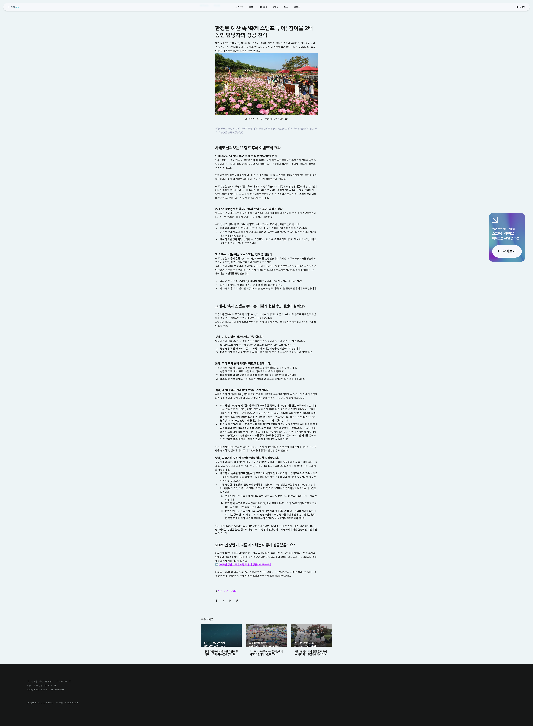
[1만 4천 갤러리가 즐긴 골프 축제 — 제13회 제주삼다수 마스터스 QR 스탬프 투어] (311, 635)
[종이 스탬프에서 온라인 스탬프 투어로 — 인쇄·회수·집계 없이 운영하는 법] (221, 635)
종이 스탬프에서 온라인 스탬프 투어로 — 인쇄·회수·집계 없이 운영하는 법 (221, 653)
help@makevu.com (37, 689)
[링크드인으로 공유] (230, 600)
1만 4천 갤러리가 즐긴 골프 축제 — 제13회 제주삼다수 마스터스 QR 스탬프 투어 (311, 653)
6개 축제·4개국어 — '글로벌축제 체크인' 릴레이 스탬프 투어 (266, 653)
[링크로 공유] (237, 600)
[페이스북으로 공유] (216, 600)
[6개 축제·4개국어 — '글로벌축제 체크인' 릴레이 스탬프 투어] (266, 635)
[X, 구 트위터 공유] (223, 600)
